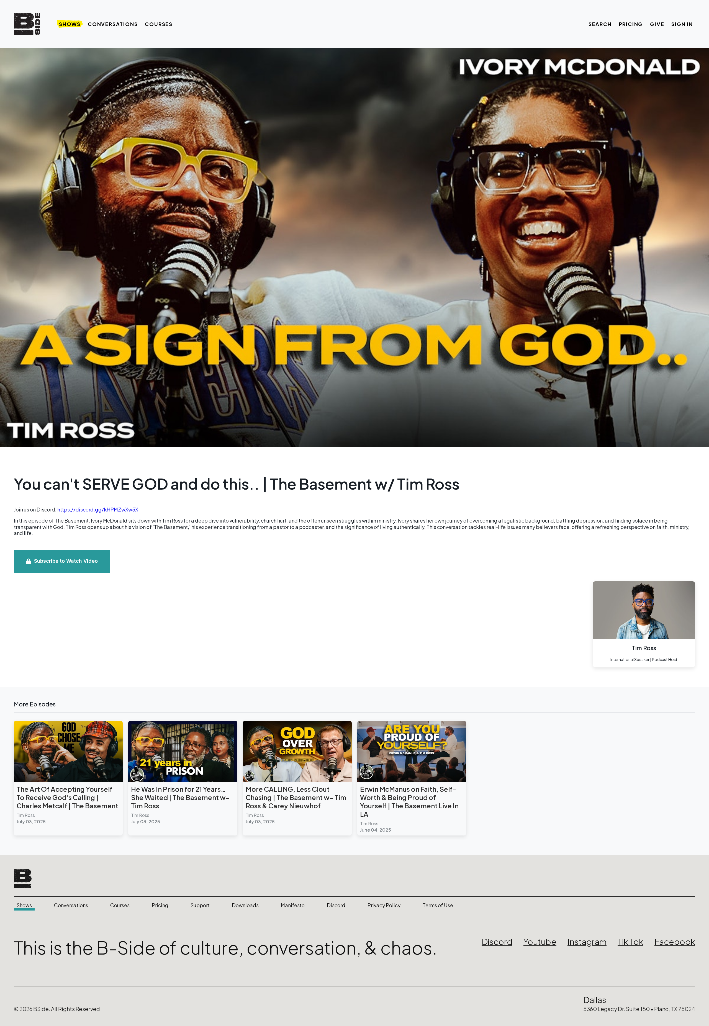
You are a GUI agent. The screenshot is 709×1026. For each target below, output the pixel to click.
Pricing (631, 24)
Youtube (539, 941)
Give (657, 24)
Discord (336, 905)
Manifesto (293, 905)
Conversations (113, 24)
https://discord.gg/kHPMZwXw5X (97, 509)
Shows (70, 24)
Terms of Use (438, 905)
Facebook (674, 941)
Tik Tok (630, 941)
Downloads (245, 905)
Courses (159, 24)
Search (600, 24)
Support (200, 905)
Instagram (587, 941)
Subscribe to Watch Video (66, 561)
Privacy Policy (384, 905)
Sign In (682, 24)
